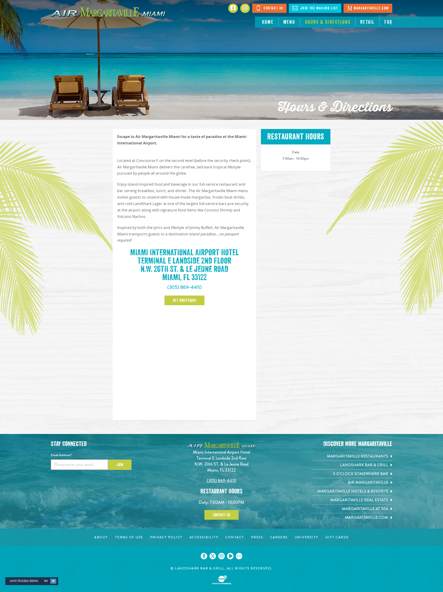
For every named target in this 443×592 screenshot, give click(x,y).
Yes (46, 581)
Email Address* (61, 454)
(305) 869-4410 (184, 287)
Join (120, 465)
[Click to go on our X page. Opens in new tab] (213, 556)
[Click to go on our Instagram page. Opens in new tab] (221, 556)
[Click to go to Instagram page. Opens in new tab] (245, 8)
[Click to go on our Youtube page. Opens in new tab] (230, 556)
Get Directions (184, 300)
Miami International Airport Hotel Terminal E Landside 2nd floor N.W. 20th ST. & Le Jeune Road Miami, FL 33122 (221, 461)
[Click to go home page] (108, 11)
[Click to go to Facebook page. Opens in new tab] (233, 8)
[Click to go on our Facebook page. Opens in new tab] (204, 556)
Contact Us (272, 8)
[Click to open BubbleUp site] (221, 580)
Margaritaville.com (371, 8)
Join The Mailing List (318, 8)
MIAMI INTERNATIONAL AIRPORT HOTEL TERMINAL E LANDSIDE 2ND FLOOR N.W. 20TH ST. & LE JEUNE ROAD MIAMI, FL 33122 (184, 264)
